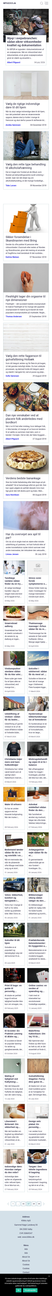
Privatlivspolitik (30, 1290)
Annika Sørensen (13, 125)
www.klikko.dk (28, 1237)
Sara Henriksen (12, 495)
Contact (26, 1272)
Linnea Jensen (12, 554)
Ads (26, 1249)
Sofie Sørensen (12, 376)
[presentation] (7, 25)
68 (34, 1204)
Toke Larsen (11, 185)
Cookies (26, 1264)
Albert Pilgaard (13, 62)
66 (23, 1204)
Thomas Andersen (14, 316)
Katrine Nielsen (12, 257)
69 (39, 1204)
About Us (26, 1257)
